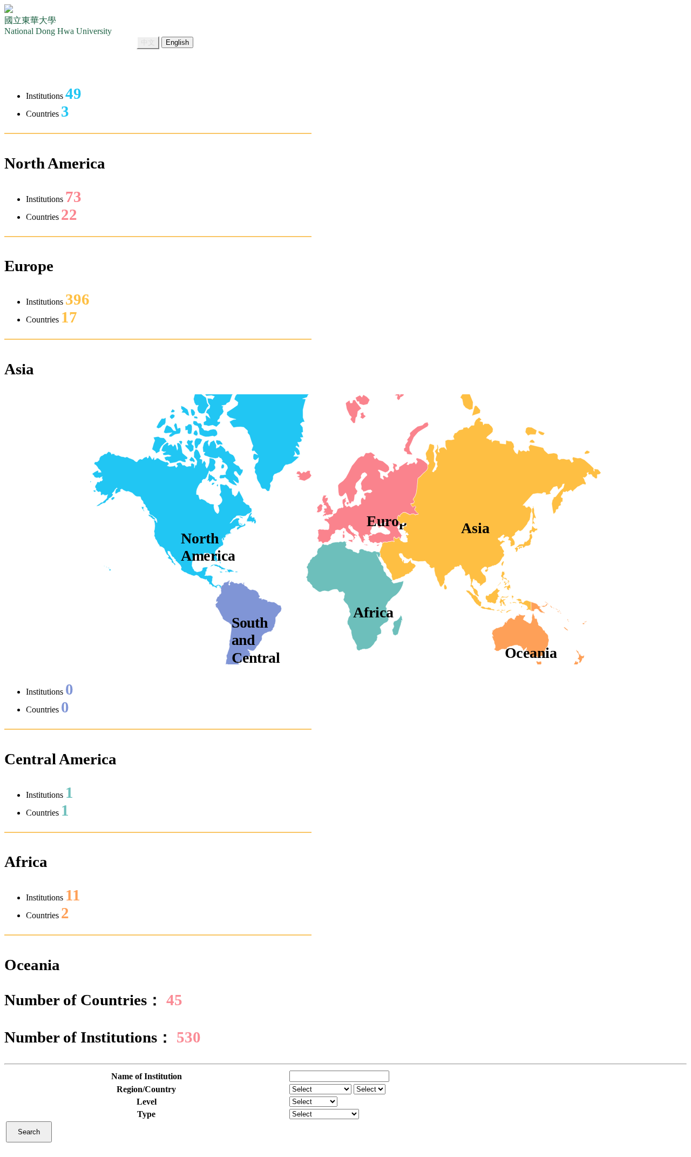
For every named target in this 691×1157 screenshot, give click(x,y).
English (177, 42)
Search (29, 1132)
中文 (148, 42)
